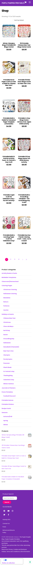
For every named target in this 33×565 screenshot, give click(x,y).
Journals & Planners (8, 388)
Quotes (5, 310)
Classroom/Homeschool (10, 281)
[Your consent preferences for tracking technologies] (30, 562)
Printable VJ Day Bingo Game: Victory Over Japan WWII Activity (24, 121)
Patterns (6, 306)
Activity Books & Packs (9, 273)
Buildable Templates (9, 277)
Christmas (7, 322)
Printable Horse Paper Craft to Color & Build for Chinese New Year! (9, 82)
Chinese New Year (9, 318)
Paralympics (7, 359)
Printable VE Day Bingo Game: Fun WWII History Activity (24, 159)
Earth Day (6, 330)
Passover (6, 363)
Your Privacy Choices (14, 560)
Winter (5, 425)
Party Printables (7, 392)
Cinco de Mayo (8, 326)
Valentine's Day (8, 380)
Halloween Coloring (10, 293)
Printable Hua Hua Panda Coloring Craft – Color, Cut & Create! (24, 238)
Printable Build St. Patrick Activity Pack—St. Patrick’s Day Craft (8, 159)
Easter (5, 334)
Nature (5, 302)
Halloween (7, 343)
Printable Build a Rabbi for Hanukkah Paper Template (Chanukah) (9, 121)
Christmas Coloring (10, 289)
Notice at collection (8, 563)
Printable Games (7, 400)
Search (7, 502)
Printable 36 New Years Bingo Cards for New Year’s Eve (24, 82)
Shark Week (7, 367)
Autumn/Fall (7, 416)
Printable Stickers (8, 404)
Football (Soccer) (9, 396)
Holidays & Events (8, 314)
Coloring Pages (7, 285)
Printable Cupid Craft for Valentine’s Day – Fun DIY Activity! (9, 197)
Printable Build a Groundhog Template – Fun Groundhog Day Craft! (24, 198)
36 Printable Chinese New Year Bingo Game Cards (24, 45)
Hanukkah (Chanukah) (11, 347)
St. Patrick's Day (8, 371)
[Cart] (25, 2)
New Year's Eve (8, 351)
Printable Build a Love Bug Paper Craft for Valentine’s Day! (9, 238)
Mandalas (6, 298)
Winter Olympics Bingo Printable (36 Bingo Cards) (9, 45)
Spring (5, 420)
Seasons (5, 412)
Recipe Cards (6, 408)
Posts (4, 527)
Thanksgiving (8, 375)
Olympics (6, 355)
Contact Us (6, 523)
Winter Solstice (8, 384)
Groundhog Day (8, 339)
